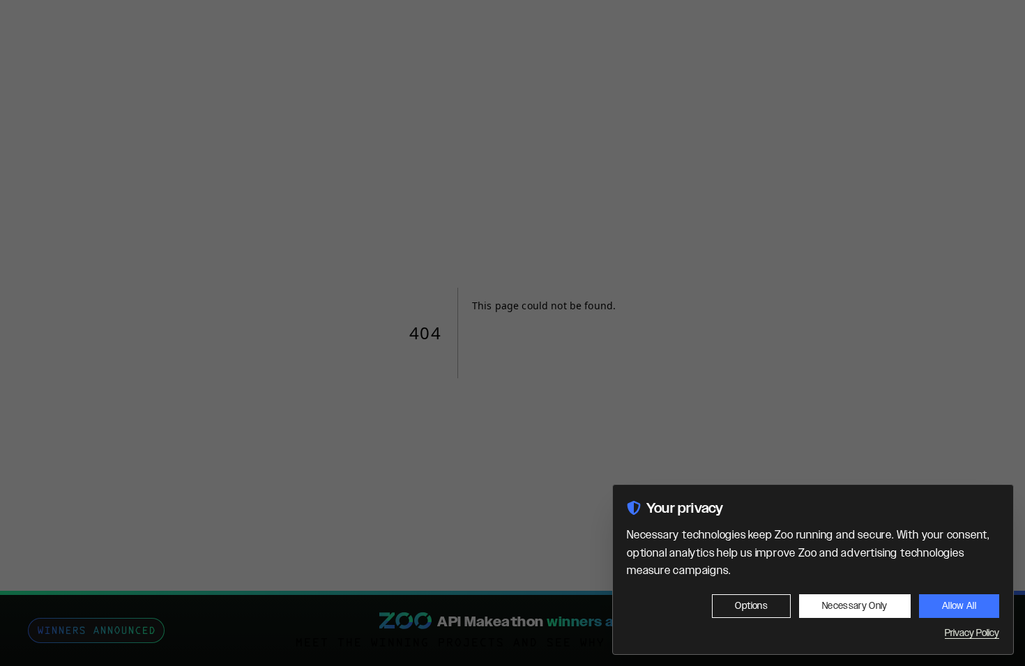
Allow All (959, 606)
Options (751, 606)
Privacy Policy (972, 633)
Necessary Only (855, 606)
